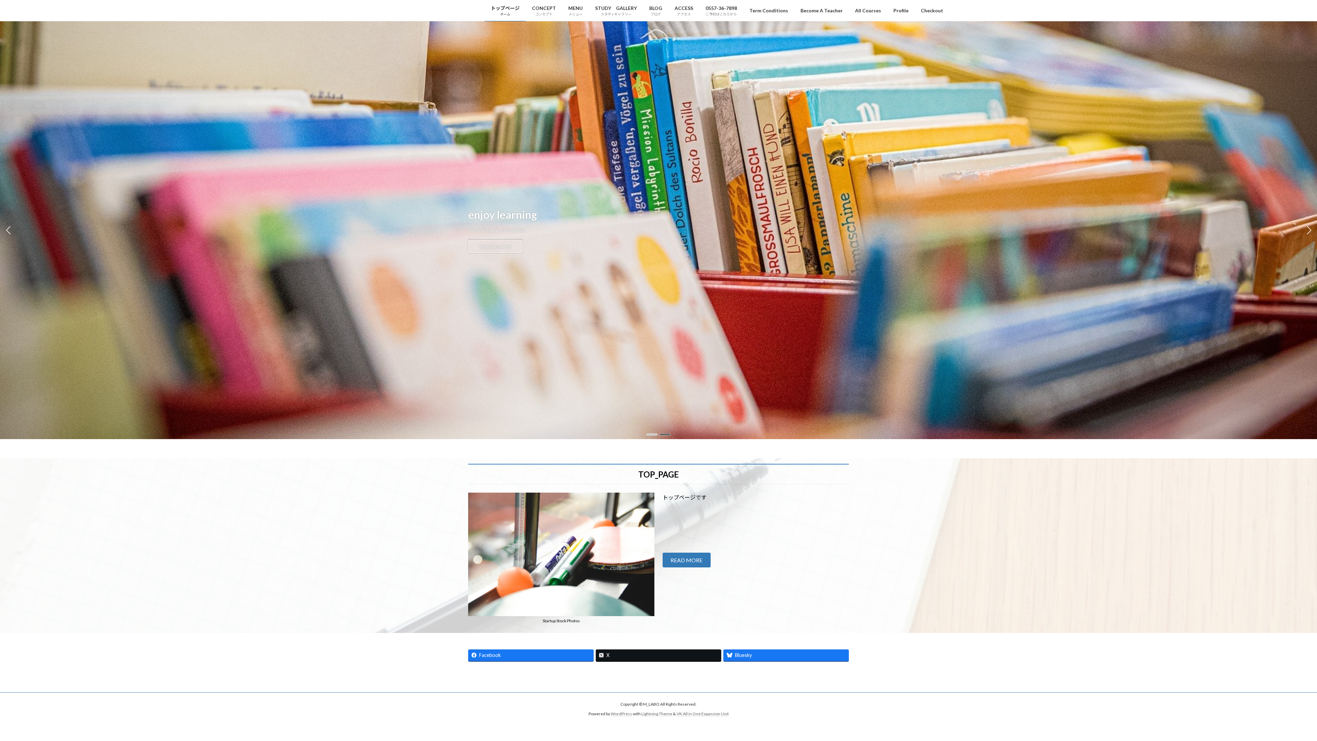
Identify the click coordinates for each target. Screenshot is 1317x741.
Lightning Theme (656, 714)
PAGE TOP (1282, 712)
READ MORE (495, 246)
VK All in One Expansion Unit (703, 714)
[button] (652, 434)
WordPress (621, 714)
